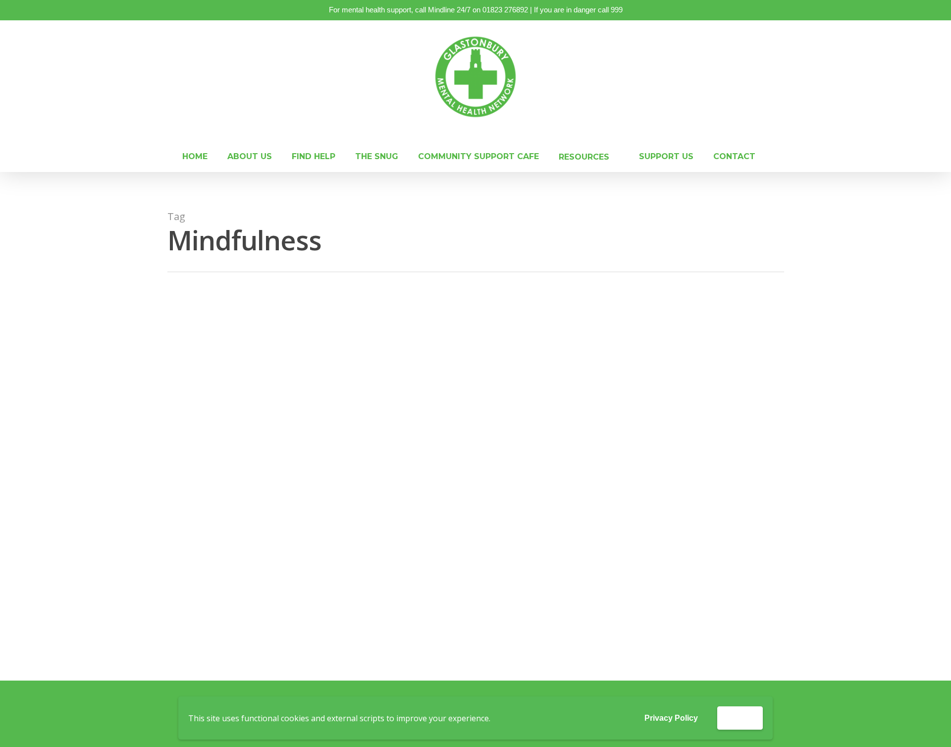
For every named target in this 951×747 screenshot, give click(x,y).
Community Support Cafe (478, 157)
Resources (479, 570)
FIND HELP (313, 157)
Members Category (447, 375)
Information (435, 570)
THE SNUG (376, 157)
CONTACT (734, 157)
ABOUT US (249, 157)
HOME (195, 157)
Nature (497, 375)
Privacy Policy (671, 718)
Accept (740, 717)
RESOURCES (584, 158)
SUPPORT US (666, 157)
